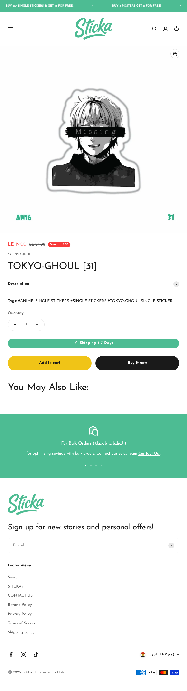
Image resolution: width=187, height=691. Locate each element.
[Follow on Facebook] (11, 654)
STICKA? (15, 587)
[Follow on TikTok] (36, 654)
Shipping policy (21, 632)
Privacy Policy (20, 614)
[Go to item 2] (91, 465)
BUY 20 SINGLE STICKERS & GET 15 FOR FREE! (33, 5)
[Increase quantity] (37, 325)
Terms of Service (22, 623)
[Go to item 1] (85, 465)
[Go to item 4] (101, 465)
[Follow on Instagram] (23, 654)
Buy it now (137, 363)
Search (13, 577)
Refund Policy (20, 605)
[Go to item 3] (96, 465)
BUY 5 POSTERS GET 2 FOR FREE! (130, 5)
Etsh (61, 672)
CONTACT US (20, 596)
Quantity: (16, 313)
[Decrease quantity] (15, 325)
